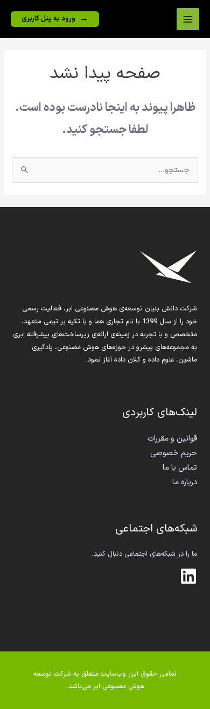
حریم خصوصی (173, 453)
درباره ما (184, 482)
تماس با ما (180, 467)
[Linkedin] (188, 576)
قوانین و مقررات (172, 438)
